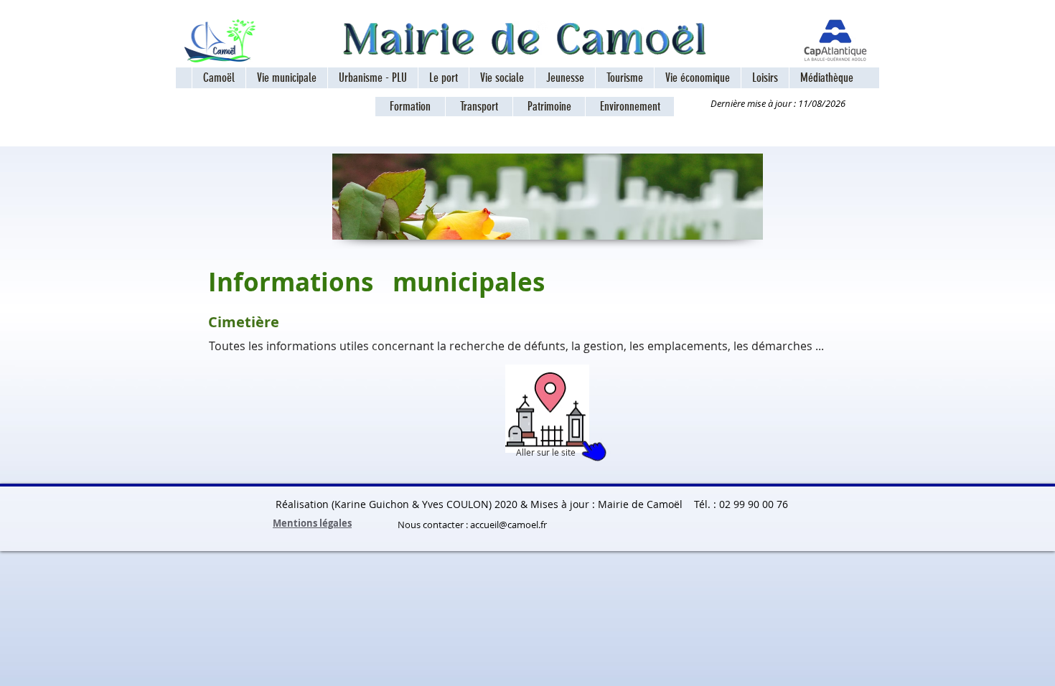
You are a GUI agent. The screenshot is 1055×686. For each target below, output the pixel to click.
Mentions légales (312, 523)
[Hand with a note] (547, 408)
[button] (286, 77)
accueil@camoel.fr (508, 524)
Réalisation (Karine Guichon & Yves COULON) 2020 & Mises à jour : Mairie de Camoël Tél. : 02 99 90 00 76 (542, 504)
